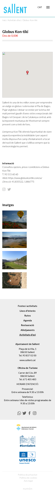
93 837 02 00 (29, 355)
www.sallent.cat (28, 360)
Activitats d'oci (14, 20)
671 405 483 (29, 379)
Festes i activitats (27, 306)
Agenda (27, 320)
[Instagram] (4, 189)
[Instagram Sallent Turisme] (35, 413)
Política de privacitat (27, 474)
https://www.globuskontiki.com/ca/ (25, 178)
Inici (4, 20)
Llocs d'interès (27, 310)
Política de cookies (28, 477)
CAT (40, 7)
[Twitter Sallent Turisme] (24, 413)
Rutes (27, 315)
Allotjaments (28, 330)
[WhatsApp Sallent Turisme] (19, 413)
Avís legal (28, 480)
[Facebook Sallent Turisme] (29, 413)
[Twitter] (9, 189)
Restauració (27, 325)
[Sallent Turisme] (15, 8)
